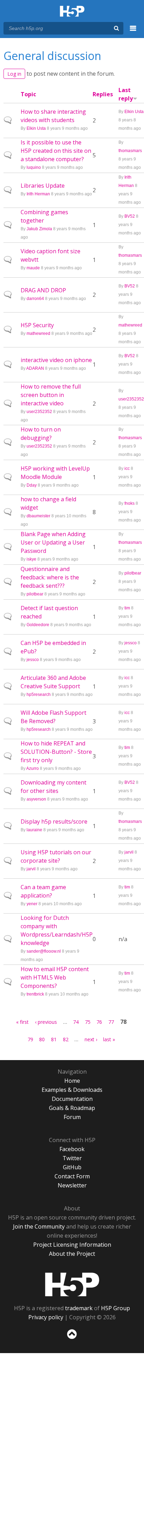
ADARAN (35, 368)
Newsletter (72, 1185)
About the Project (72, 1254)
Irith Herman (38, 194)
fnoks (129, 503)
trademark (79, 1308)
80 (42, 1039)
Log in (14, 73)
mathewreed (38, 333)
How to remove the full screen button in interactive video (51, 395)
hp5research (39, 694)
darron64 (35, 298)
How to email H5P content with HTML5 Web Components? (55, 977)
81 (54, 1039)
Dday (32, 485)
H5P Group (115, 1308)
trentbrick (35, 994)
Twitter (72, 1158)
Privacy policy (45, 1317)
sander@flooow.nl (44, 951)
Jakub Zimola (39, 228)
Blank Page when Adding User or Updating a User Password (53, 542)
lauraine (34, 829)
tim (127, 608)
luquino (34, 167)
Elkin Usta (36, 128)
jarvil (31, 868)
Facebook (72, 1149)
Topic (28, 94)
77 (111, 1022)
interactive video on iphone (56, 360)
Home (72, 1081)
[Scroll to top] (72, 1339)
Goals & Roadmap (72, 1108)
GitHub (72, 1167)
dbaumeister (38, 515)
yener (32, 903)
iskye (31, 559)
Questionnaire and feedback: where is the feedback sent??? (50, 577)
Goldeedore (38, 624)
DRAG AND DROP (43, 290)
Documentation (72, 1099)
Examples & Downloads (72, 1090)
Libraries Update (43, 185)
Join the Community (39, 1226)
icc (127, 468)
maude (33, 267)
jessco (33, 659)
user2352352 (39, 411)
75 (88, 1022)
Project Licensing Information (72, 1244)
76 (99, 1022)
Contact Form (72, 1176)
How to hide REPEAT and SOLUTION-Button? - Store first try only (56, 752)
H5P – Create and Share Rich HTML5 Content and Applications (72, 12)
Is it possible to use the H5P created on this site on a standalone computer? (56, 150)
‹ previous (46, 1022)
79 (30, 1039)
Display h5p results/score (54, 821)
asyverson (36, 799)
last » (109, 1039)
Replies (103, 94)
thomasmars (130, 150)
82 (66, 1039)
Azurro (32, 768)
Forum (72, 1117)
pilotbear (35, 594)
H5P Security (37, 325)
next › (91, 1039)
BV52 (129, 216)
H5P (72, 1284)
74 (76, 1022)
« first (22, 1022)
